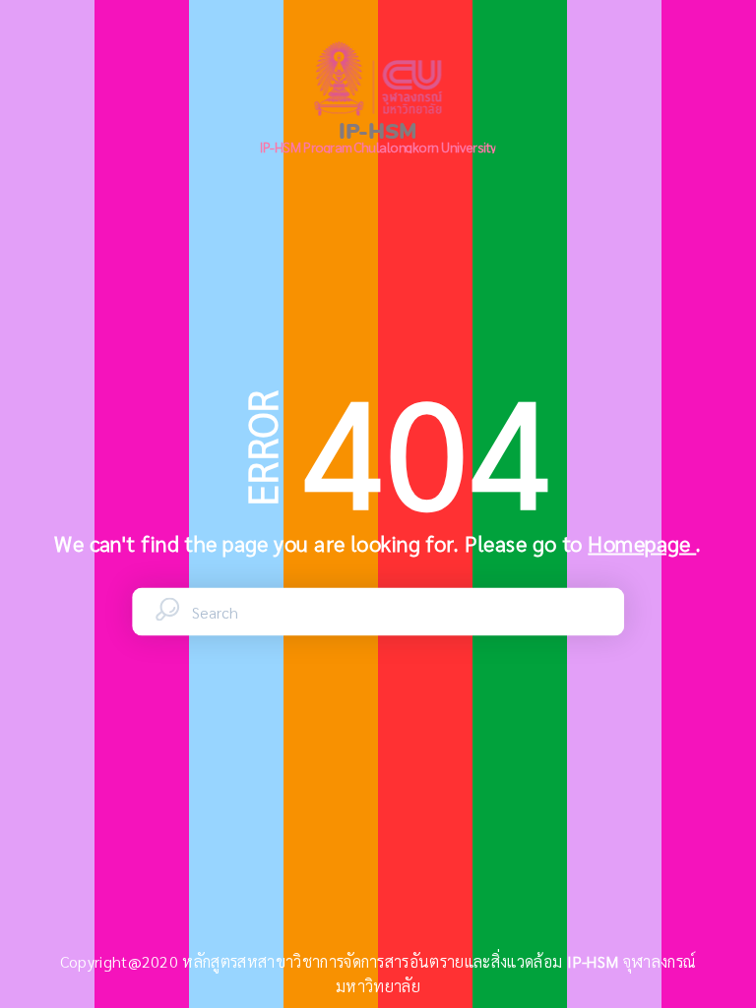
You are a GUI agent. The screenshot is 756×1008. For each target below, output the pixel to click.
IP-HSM (595, 961)
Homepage (642, 543)
